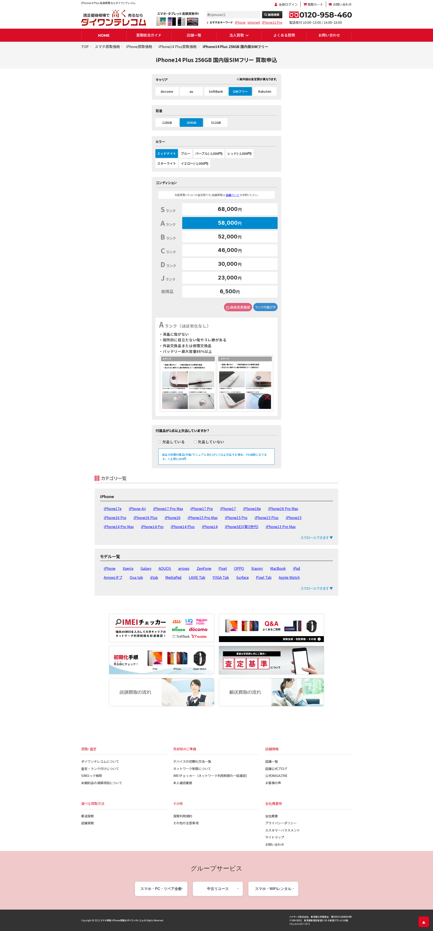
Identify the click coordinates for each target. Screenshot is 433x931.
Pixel (223, 568)
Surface (242, 577)
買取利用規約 (182, 816)
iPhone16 (172, 517)
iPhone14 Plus (183, 526)
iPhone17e (113, 508)
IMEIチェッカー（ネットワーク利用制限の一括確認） (211, 775)
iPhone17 (228, 508)
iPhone (240, 22)
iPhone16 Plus (145, 517)
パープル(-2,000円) (209, 153)
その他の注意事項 (185, 823)
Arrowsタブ (113, 577)
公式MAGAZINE (276, 775)
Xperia (128, 568)
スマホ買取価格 (107, 46)
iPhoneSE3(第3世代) (241, 526)
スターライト (166, 163)
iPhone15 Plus (267, 517)
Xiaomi (257, 568)
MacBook (278, 568)
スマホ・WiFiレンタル (273, 889)
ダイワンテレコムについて (100, 761)
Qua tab (136, 577)
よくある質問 (284, 35)
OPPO (239, 568)
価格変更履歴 (240, 307)
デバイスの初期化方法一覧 (192, 761)
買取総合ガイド (148, 35)
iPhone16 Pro (115, 517)
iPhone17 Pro (201, 508)
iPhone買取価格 (139, 46)
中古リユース (218, 889)
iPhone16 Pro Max (283, 508)
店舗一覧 (194, 35)
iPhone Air (137, 508)
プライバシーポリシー (281, 823)
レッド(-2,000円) (239, 153)
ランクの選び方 (265, 307)
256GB (191, 122)
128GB (167, 122)
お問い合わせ (342, 4)
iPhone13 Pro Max (281, 526)
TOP (85, 46)
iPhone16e (252, 508)
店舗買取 (87, 823)
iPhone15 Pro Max (203, 517)
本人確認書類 (182, 783)
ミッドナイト (166, 153)
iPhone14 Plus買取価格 (177, 46)
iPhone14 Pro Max (119, 526)
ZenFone (204, 568)
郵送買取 (87, 816)
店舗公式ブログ (276, 768)
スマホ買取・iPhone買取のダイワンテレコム (121, 920)
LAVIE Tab (197, 577)
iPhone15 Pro (236, 517)
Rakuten (264, 91)
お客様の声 (273, 783)
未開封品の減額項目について (101, 783)
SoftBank (216, 91)
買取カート (315, 4)
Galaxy (145, 568)
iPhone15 (294, 517)
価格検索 (273, 14)
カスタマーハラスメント (282, 830)
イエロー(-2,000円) (194, 163)
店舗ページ (232, 195)
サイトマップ (274, 837)
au (191, 91)
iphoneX (253, 22)
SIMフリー (240, 91)
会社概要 (271, 816)
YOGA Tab (220, 577)
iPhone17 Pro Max (168, 508)
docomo (167, 91)
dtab (154, 577)
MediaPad (173, 577)
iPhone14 (210, 526)
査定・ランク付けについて (100, 768)
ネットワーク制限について (192, 768)
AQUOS (165, 568)
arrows (183, 568)
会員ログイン (288, 4)
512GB (216, 122)
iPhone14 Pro (152, 526)
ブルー (185, 153)
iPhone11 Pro (272, 22)
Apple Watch (289, 577)
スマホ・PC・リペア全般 (161, 889)
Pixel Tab (264, 577)
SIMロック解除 (91, 775)
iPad (296, 568)
